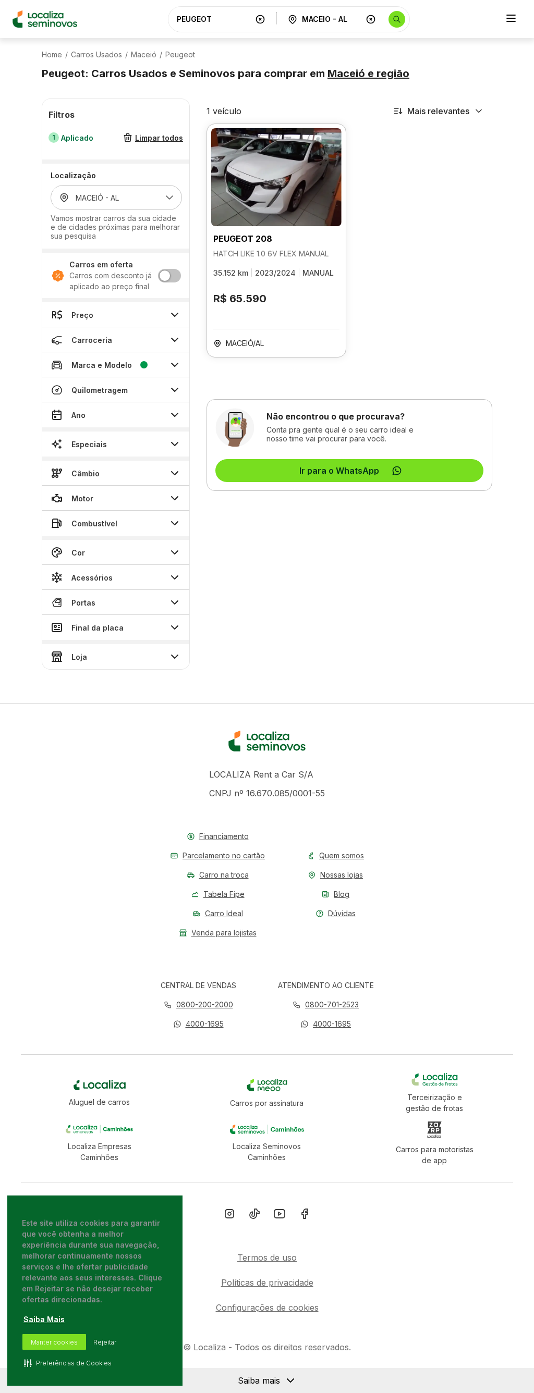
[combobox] (214, 19)
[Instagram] (229, 1215)
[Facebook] (304, 1215)
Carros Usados (96, 55)
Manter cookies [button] (54, 1342)
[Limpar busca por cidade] (371, 19)
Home (52, 55)
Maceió (143, 55)
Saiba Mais (44, 1319)
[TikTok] (254, 1215)
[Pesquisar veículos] (397, 19)
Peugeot (180, 55)
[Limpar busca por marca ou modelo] (260, 19)
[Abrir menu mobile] (511, 19)
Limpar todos (159, 137)
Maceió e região (368, 73)
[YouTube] (279, 1215)
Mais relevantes (438, 111)
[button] (198, 1023)
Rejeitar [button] (104, 1342)
